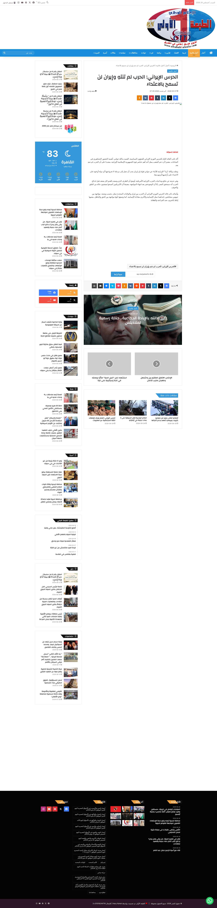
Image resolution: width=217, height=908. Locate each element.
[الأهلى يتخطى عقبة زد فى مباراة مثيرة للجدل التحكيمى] (115, 809)
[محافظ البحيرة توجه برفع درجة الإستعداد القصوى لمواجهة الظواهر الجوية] (71, 213)
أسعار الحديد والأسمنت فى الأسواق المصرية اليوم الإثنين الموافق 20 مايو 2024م (90, 809)
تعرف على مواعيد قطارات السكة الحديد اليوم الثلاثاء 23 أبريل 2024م (91, 867)
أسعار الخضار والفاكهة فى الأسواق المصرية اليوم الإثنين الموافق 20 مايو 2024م (90, 815)
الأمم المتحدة (93, 862)
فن (152, 53)
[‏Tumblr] (157, 97)
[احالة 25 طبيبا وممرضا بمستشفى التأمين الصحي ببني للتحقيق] (71, 409)
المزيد (97, 53)
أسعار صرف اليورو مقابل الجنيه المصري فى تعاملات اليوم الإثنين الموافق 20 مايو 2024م (91, 857)
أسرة (105, 53)
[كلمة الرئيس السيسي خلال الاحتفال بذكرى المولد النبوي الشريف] (71, 590)
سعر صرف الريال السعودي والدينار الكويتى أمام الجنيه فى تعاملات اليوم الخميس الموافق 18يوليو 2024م (90, 886)
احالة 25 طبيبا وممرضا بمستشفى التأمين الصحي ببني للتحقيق (52, 408)
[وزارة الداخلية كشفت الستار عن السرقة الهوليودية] (71, 325)
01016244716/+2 (99, 903)
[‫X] (169, 97)
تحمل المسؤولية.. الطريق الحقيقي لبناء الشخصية (52, 682)
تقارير (168, 53)
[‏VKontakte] (145, 97)
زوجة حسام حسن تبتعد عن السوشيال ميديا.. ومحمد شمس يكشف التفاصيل (52, 644)
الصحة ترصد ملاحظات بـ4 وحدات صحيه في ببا (53, 238)
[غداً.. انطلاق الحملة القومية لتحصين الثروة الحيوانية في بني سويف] (71, 251)
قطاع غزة (102, 892)
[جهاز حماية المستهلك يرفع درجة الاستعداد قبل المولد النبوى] (71, 475)
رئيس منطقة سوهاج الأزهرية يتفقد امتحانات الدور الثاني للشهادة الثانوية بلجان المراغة (50, 616)
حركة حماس (101, 873)
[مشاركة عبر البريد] (100, 285)
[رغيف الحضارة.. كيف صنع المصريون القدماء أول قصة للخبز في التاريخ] (71, 87)
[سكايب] (112, 285)
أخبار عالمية (194, 53)
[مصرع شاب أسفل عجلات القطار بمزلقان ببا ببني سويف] (71, 371)
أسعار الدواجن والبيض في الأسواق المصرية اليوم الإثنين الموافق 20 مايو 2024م (90, 827)
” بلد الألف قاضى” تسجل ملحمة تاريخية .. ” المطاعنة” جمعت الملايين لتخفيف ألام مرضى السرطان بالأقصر (51, 658)
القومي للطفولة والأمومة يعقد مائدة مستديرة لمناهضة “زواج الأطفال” (51, 694)
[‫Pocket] (118, 285)
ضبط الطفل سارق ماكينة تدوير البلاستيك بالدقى (50, 346)
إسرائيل (102, 862)
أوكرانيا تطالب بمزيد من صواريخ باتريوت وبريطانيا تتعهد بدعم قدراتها (164, 419)
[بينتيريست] (151, 97)
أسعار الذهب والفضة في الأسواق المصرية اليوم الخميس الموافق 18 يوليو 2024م (90, 833)
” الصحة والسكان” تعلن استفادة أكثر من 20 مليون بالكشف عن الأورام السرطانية (51, 420)
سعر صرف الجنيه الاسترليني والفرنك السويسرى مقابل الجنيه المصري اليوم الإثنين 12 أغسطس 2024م (90, 878)
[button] (209, 900)
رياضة (159, 53)
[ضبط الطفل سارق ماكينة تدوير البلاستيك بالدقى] (71, 347)
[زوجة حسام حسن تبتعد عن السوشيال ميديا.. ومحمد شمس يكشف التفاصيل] (71, 645)
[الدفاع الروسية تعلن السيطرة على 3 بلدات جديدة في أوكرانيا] (133, 408)
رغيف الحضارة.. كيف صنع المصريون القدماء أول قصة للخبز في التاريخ (52, 86)
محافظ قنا (92, 892)
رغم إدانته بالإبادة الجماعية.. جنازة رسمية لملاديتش (133, 320)
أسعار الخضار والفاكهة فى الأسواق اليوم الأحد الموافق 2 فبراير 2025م (91, 821)
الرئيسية (173, 66)
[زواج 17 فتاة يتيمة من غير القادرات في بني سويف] (71, 464)
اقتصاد (176, 53)
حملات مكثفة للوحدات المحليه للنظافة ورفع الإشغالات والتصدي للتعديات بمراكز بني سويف (51, 264)
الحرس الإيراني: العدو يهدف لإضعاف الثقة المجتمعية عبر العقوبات (102, 419)
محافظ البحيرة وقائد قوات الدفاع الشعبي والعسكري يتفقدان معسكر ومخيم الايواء (52, 488)
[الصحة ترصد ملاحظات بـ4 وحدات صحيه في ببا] (71, 240)
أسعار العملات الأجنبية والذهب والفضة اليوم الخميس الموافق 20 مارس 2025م (91, 839)
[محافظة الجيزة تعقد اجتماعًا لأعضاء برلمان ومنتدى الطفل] (71, 502)
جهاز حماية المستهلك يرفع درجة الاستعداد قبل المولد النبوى (52, 474)
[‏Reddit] (136, 285)
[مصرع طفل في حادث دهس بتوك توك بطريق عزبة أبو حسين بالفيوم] (71, 359)
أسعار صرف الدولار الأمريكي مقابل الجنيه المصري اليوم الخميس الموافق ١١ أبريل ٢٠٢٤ (89, 851)
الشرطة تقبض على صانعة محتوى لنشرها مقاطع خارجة (51, 335)
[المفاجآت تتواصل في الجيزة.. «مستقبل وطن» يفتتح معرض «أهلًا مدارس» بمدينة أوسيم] (139, 809)
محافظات (134, 53)
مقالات (113, 53)
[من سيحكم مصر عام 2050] (71, 129)
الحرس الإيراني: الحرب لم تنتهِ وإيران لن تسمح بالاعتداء (152, 266)
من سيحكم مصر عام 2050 (52, 126)
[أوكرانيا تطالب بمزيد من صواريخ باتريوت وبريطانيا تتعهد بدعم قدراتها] (164, 408)
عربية (184, 53)
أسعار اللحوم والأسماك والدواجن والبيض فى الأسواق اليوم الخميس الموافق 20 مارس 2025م (90, 845)
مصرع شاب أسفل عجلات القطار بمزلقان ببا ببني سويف (51, 369)
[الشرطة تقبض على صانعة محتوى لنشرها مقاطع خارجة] (71, 336)
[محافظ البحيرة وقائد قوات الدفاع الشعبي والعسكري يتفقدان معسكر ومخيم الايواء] (71, 487)
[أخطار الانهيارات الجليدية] (115, 816)
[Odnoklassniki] (139, 97)
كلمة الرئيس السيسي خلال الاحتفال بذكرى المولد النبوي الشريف (51, 589)
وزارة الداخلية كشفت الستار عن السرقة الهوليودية (52, 323)
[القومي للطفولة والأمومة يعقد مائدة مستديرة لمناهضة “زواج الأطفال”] (71, 694)
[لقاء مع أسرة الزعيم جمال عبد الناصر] (127, 816)
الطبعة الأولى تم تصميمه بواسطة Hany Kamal (128, 903)
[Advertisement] (72, 13)
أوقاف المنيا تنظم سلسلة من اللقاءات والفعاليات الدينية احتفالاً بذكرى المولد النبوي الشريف (51, 603)
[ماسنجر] (106, 285)
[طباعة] (94, 285)
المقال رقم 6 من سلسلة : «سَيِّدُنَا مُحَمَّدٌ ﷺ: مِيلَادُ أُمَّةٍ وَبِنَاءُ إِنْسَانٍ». (51, 74)
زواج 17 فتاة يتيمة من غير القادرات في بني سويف (52, 462)
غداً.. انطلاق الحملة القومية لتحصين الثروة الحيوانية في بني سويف (51, 250)
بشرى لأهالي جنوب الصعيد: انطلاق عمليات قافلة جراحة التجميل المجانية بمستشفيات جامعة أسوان (51, 434)
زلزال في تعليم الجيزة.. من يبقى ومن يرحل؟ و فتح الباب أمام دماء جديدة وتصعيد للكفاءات (51, 226)
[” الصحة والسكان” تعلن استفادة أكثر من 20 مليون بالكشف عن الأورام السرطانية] (71, 421)
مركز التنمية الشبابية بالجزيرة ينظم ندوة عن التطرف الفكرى (51, 670)
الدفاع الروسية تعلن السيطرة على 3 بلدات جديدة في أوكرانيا (133, 419)
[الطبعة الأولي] (181, 28)
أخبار (203, 53)
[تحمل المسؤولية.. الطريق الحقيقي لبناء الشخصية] (71, 683)
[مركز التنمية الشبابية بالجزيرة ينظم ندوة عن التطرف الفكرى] (71, 672)
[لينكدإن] (163, 97)
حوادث (143, 53)
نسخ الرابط (118, 274)
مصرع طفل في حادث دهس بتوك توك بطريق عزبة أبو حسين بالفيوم (51, 358)
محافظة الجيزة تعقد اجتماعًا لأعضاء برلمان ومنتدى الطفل (51, 501)
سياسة (122, 53)
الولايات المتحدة (80, 862)
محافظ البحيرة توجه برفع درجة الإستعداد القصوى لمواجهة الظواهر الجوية (50, 212)
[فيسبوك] (175, 97)
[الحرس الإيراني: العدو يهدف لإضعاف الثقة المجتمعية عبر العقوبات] (101, 408)
